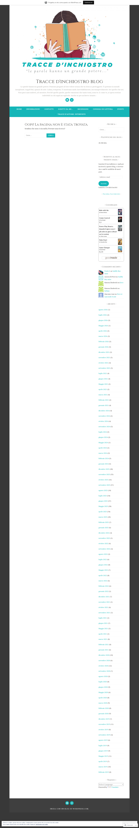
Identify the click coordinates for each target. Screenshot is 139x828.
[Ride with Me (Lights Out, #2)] (120, 214)
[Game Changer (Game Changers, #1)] (120, 251)
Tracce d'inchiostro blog (69, 81)
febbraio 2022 (104, 586)
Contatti (49, 109)
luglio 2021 (103, 618)
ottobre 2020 (103, 666)
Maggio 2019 (103, 756)
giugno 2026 (103, 320)
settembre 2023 (104, 485)
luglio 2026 (103, 315)
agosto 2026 (103, 309)
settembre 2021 (104, 612)
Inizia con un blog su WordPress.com (69, 809)
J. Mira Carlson (103, 236)
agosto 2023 (103, 490)
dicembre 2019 (104, 719)
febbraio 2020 (104, 708)
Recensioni (83, 109)
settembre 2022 (104, 549)
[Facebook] (67, 100)
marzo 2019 (103, 767)
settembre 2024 (104, 426)
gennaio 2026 (103, 347)
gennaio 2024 (103, 464)
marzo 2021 (103, 639)
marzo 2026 (103, 336)
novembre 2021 (104, 602)
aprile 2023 (103, 511)
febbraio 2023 (104, 522)
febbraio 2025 (104, 400)
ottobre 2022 (103, 543)
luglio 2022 (103, 559)
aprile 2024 (103, 448)
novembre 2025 (104, 357)
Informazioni (33, 109)
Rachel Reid (102, 249)
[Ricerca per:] (36, 135)
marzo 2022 (103, 581)
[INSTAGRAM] (72, 803)
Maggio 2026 (103, 325)
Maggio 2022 (103, 570)
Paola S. (107, 271)
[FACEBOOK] (67, 803)
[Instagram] (72, 100)
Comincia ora (88, 2)
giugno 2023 (103, 501)
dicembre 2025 (104, 352)
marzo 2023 (103, 517)
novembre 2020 (104, 660)
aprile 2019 (103, 761)
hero (121, 282)
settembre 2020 (104, 671)
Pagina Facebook (111, 194)
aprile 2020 (103, 698)
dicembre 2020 (104, 655)
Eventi (120, 109)
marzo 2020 (103, 703)
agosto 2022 (103, 554)
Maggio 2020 (103, 692)
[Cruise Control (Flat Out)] (120, 221)
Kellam (106, 291)
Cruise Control (104, 218)
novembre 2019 (104, 724)
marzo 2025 (103, 395)
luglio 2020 (103, 682)
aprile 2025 (103, 389)
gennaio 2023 (103, 527)
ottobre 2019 (103, 729)
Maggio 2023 (103, 506)
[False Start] (120, 244)
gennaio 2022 (103, 591)
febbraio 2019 (104, 772)
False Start (103, 240)
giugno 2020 (103, 687)
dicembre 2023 (104, 469)
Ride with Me (104, 210)
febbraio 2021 (104, 644)
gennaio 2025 (103, 405)
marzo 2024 (103, 453)
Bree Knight (103, 220)
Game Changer (104, 247)
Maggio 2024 (103, 442)
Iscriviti (103, 183)
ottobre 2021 (103, 607)
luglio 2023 (103, 496)
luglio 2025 (103, 373)
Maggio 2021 (103, 628)
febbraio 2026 (104, 341)
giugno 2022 (103, 565)
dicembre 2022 (104, 533)
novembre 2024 (104, 416)
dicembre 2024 (104, 411)
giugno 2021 (103, 623)
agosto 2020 (103, 676)
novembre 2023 (104, 474)
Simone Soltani (103, 212)
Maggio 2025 (103, 384)
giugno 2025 (103, 379)
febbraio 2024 (104, 458)
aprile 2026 (103, 331)
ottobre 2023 (103, 480)
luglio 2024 (103, 432)
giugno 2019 (103, 751)
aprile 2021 (103, 634)
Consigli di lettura (103, 109)
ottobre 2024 (103, 421)
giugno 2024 (103, 437)
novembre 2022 (104, 538)
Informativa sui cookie (42, 824)
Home (19, 109)
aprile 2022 (103, 575)
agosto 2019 (103, 740)
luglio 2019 (103, 745)
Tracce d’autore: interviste (72, 114)
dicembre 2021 (104, 596)
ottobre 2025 (103, 363)
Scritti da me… (65, 109)
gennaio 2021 (103, 650)
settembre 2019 (104, 735)
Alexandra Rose (103, 242)
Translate (114, 787)
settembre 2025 (104, 368)
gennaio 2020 (103, 713)
